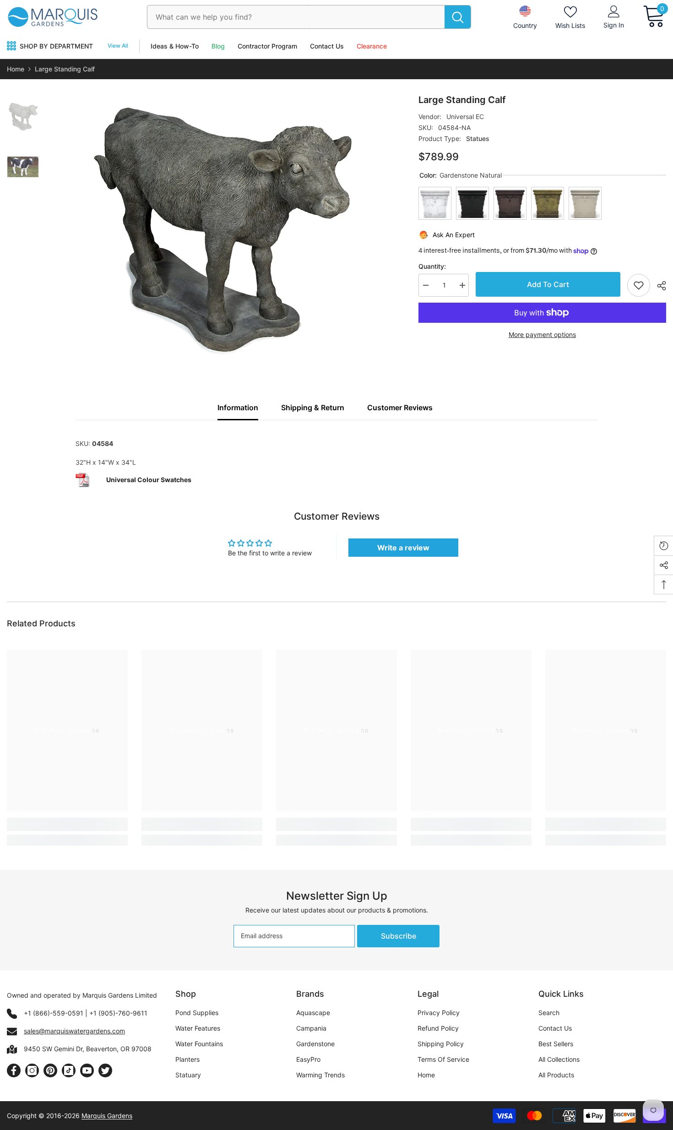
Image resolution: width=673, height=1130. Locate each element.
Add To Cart (548, 284)
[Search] (309, 16)
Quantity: (432, 266)
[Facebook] (14, 1070)
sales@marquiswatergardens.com (74, 1031)
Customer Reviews (400, 407)
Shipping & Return (312, 407)
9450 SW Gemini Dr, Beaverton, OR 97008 (88, 1049)
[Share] (658, 286)
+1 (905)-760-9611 (118, 1013)
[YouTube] (87, 1070)
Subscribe (398, 935)
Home (15, 69)
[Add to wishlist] (638, 285)
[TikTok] (69, 1070)
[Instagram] (32, 1070)
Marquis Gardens (106, 1115)
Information (237, 407)
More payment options (542, 334)
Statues (477, 138)
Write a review (403, 547)
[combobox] (296, 16)
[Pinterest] (50, 1070)
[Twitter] (105, 1070)
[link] (67, 824)
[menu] (11, 46)
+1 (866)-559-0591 (53, 1013)
